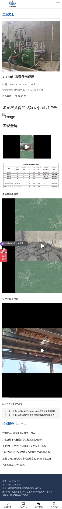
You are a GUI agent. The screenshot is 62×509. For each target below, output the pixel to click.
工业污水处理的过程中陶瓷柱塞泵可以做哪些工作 (33, 415)
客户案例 (39, 507)
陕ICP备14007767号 (19, 495)
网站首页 (8, 507)
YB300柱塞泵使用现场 (13, 464)
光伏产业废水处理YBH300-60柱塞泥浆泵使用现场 (33, 411)
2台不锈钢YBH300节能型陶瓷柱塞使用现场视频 (26, 452)
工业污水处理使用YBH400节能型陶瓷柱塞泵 (24, 445)
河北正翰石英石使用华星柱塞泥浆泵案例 (22, 439)
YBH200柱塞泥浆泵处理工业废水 (18, 433)
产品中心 (23, 507)
